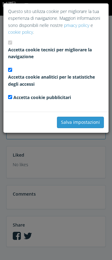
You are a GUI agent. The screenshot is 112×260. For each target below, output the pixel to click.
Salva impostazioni (80, 122)
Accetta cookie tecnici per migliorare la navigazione (50, 53)
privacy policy (76, 25)
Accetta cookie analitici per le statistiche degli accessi (51, 80)
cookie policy (20, 32)
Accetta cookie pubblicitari (42, 97)
